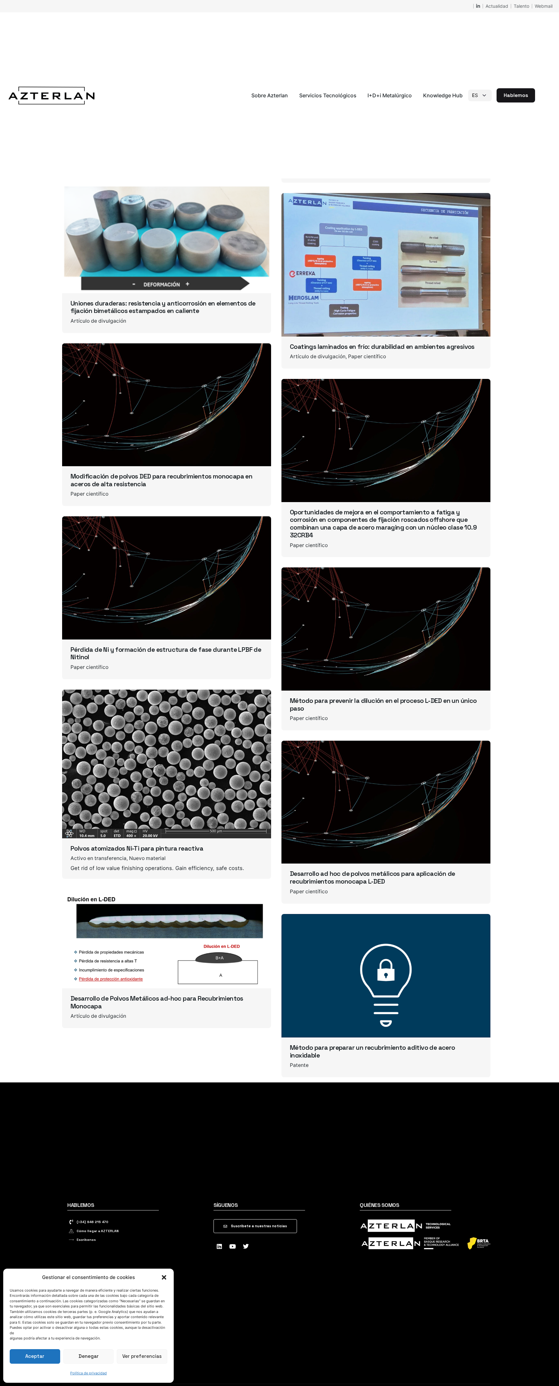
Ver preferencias (142, 1356)
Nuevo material (147, 858)
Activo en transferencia (98, 858)
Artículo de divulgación (98, 321)
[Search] (543, 95)
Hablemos (516, 95)
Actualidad (497, 6)
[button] (164, 1277)
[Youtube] (232, 1246)
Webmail (544, 6)
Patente (299, 1065)
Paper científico (367, 356)
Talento (521, 6)
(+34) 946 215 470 (92, 1222)
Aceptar (34, 1356)
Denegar (89, 1356)
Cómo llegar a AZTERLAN (98, 1231)
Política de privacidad (88, 1373)
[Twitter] (246, 1246)
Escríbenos (86, 1240)
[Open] (80, 201)
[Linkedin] (219, 1246)
